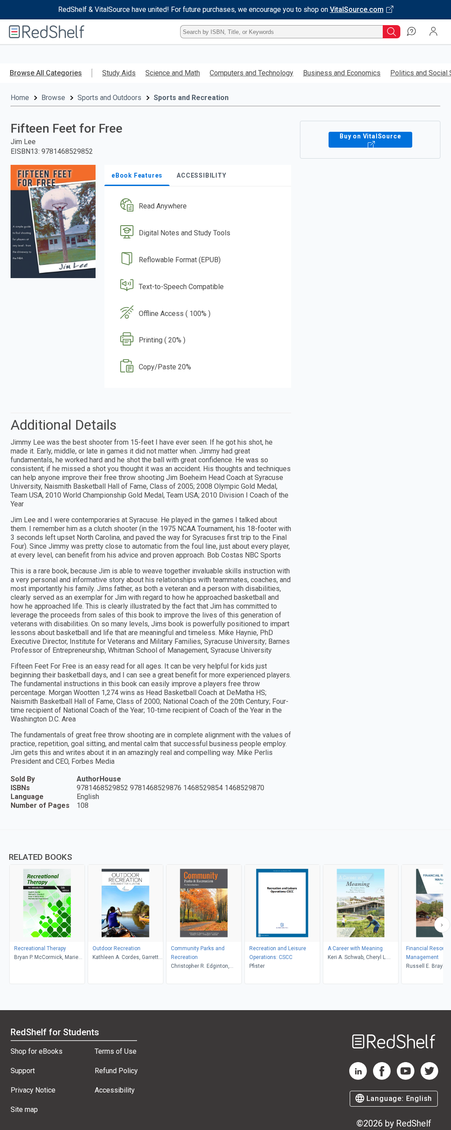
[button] (197, 206)
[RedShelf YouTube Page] (405, 1077)
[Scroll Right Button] (442, 925)
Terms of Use (116, 1051)
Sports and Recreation (191, 97)
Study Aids (119, 73)
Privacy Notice (33, 1090)
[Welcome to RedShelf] (47, 32)
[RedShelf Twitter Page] (429, 1077)
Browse (53, 97)
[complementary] (225, 907)
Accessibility (115, 1090)
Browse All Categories (46, 73)
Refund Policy (116, 1071)
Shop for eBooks (37, 1051)
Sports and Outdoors (109, 97)
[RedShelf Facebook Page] (382, 1077)
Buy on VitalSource (370, 136)
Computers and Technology (251, 73)
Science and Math (172, 73)
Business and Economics (342, 73)
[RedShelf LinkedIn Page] (358, 1077)
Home (20, 97)
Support (23, 1071)
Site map (24, 1109)
